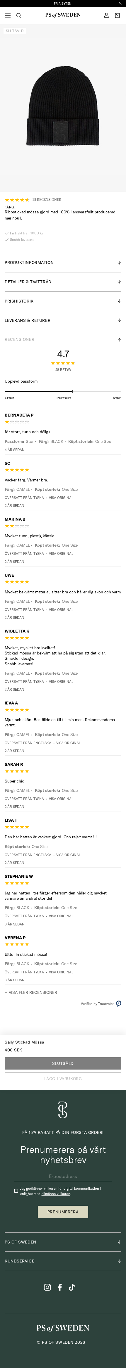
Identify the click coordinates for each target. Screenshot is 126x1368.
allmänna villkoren (56, 1193)
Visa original (61, 497)
